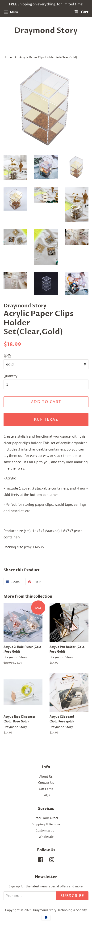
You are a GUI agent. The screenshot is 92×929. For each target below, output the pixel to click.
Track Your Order (46, 818)
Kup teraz (46, 419)
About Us (46, 776)
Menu (13, 12)
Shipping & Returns (46, 824)
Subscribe (72, 895)
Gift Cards (46, 789)
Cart (84, 12)
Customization (46, 830)
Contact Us (46, 782)
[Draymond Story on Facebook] (40, 860)
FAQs (46, 795)
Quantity (10, 375)
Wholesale (46, 837)
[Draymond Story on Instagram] (51, 860)
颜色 (7, 355)
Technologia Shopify (72, 910)
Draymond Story (46, 30)
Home (8, 57)
